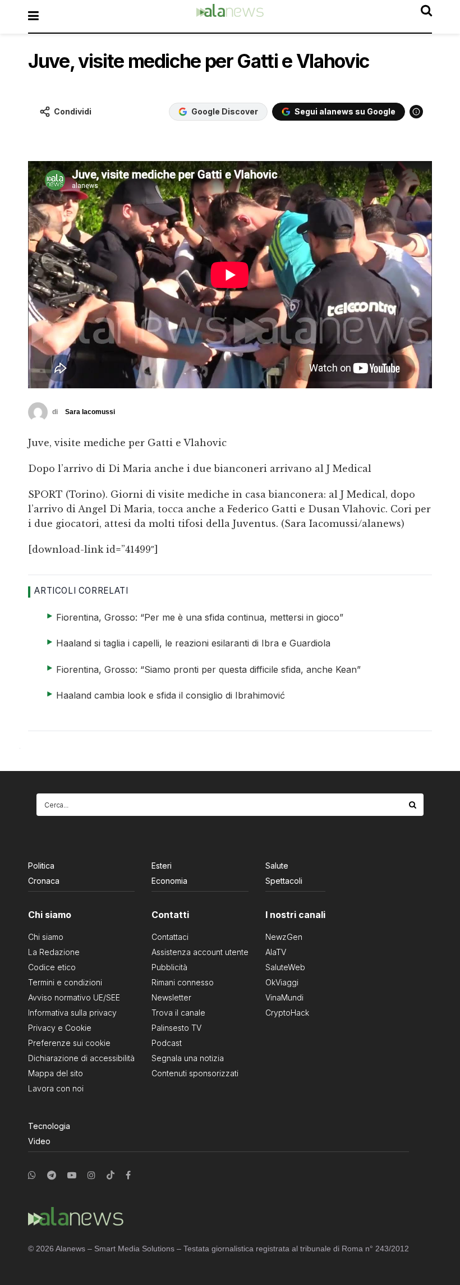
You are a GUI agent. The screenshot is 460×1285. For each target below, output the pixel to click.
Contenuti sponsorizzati (194, 1073)
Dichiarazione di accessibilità (81, 1058)
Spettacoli (283, 880)
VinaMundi (284, 997)
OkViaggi (281, 982)
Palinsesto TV (176, 1027)
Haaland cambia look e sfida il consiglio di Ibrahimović (170, 695)
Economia (169, 880)
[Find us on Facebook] (128, 1175)
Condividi (72, 111)
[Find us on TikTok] (110, 1175)
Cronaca (43, 880)
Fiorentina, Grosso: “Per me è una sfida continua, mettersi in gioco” (199, 617)
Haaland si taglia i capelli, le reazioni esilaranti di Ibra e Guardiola (193, 643)
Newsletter (171, 997)
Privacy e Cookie (59, 1027)
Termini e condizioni (65, 982)
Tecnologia (49, 1126)
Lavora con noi (56, 1088)
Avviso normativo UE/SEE (74, 997)
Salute (276, 865)
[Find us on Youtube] (71, 1175)
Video (39, 1141)
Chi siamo (45, 937)
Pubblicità (169, 967)
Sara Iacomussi (90, 412)
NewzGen (283, 937)
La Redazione (54, 952)
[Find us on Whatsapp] (32, 1175)
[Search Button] (413, 804)
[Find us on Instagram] (91, 1175)
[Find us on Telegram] (51, 1175)
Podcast (166, 1043)
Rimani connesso (182, 982)
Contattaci (169, 937)
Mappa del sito (55, 1073)
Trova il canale (178, 1012)
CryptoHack (287, 1012)
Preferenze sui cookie (69, 1043)
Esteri (161, 865)
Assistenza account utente (200, 952)
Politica (41, 865)
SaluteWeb (285, 967)
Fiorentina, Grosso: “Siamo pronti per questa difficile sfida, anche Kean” (208, 669)
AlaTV (275, 952)
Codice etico (52, 967)
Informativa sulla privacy (72, 1012)
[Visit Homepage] (230, 16)
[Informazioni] (416, 111)
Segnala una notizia (187, 1058)
